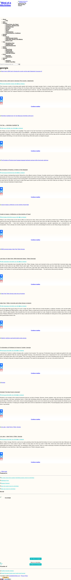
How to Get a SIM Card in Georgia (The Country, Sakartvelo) (17, 80)
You (4, 59)
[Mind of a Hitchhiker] (7, 5)
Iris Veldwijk (20, 128)
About (4, 19)
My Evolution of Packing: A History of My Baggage (14, 169)
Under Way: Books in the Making (14, 39)
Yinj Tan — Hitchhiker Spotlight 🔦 (9, 125)
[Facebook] (1, 98)
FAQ (7, 20)
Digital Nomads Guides (12, 38)
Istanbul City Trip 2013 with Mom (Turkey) (22, 4)
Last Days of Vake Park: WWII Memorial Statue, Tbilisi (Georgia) (18, 258)
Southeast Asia (10, 26)
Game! (4, 46)
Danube (5, 34)
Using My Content (10, 53)
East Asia (8, 28)
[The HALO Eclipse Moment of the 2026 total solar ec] (35, 504)
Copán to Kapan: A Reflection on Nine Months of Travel (15, 214)
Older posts (3, 471)
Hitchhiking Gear (10, 43)
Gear (4, 41)
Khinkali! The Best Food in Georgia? (10, 392)
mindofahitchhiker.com (14, 575)
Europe (7, 29)
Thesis (7, 36)
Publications (9, 56)
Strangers (8, 60)
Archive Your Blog (10, 61)
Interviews (8, 55)
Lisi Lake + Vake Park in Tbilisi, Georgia (11, 436)
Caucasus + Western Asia (12, 25)
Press (4, 54)
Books (4, 35)
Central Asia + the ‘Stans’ (12, 24)
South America (9, 31)
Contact (5, 48)
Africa (7, 30)
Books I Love (9, 40)
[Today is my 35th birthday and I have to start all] (59, 528)
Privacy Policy (24, 575)
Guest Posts (9, 49)
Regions (5, 23)
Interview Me (9, 50)
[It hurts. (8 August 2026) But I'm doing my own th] (11, 525)
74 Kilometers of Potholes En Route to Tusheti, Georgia (15, 347)
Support (5, 58)
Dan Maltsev (22, 83)
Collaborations (9, 51)
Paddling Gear (9, 44)
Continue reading (35, 106)
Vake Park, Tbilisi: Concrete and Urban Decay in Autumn (15, 303)
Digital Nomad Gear (11, 45)
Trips (4, 21)
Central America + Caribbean (13, 33)
